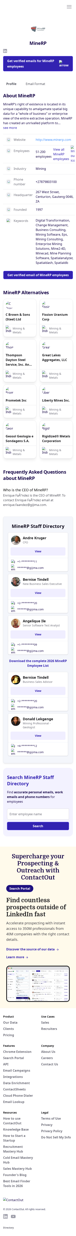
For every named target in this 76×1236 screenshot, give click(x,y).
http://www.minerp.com (53, 140)
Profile (11, 84)
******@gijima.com (30, 568)
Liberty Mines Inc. (56, 400)
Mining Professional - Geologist (37, 725)
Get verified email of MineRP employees (38, 275)
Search (38, 826)
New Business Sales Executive (42, 584)
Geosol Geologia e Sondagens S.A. (19, 438)
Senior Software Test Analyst (41, 625)
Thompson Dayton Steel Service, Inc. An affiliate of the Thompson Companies (17, 360)
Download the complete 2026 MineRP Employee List (38, 663)
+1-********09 (27, 644)
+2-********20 (27, 603)
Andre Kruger (34, 538)
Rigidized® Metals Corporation (56, 438)
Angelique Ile (34, 621)
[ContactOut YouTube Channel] (13, 1216)
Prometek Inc (16, 400)
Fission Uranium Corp (55, 316)
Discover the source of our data (30, 949)
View (38, 551)
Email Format (35, 84)
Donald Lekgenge (38, 719)
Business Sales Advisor (38, 682)
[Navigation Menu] (69, 6)
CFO (25, 542)
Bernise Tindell (36, 579)
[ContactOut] (22, 6)
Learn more (15, 957)
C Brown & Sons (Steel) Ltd (18, 316)
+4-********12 (27, 746)
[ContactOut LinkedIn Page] (5, 1216)
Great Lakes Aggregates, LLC (54, 357)
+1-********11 (27, 561)
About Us (48, 1052)
